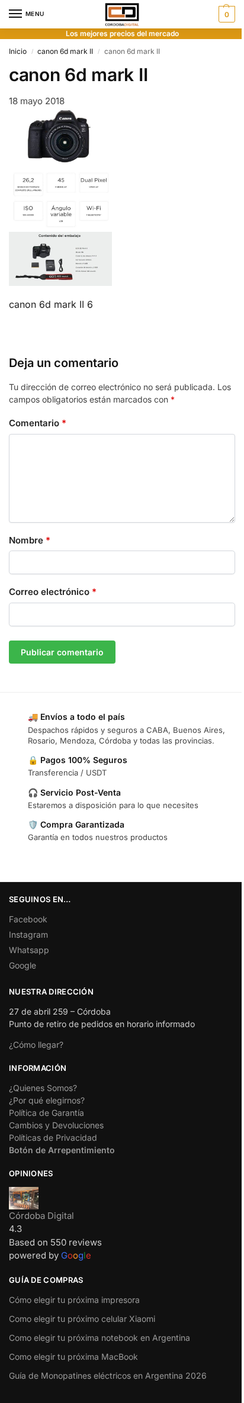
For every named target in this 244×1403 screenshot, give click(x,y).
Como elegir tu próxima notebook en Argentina (99, 1338)
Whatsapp (29, 950)
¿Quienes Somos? (43, 1088)
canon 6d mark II (65, 51)
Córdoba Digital (41, 1215)
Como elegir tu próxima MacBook (73, 1356)
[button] (225, 14)
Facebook (28, 919)
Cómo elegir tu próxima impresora (74, 1300)
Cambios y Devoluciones (56, 1125)
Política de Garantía (46, 1113)
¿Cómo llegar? (36, 1045)
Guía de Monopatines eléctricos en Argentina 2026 (108, 1375)
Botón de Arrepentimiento (62, 1150)
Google (22, 965)
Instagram (28, 934)
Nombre (29, 540)
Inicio (18, 51)
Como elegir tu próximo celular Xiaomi (82, 1319)
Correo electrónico (53, 591)
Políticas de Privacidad (53, 1137)
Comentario (37, 423)
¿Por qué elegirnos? (47, 1100)
